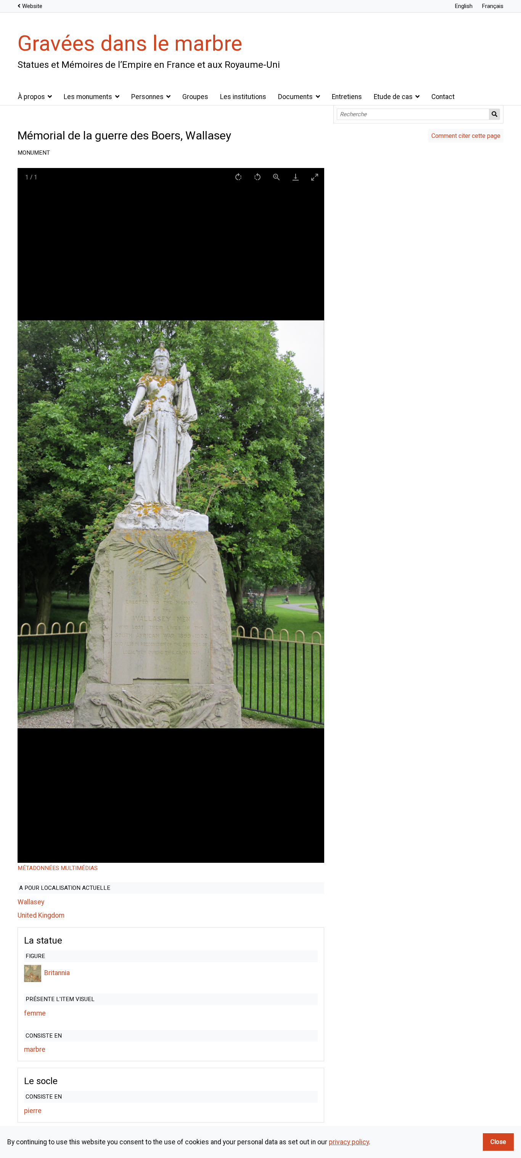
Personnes (147, 97)
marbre (34, 1049)
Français (492, 6)
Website (32, 6)
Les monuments (88, 97)
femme (35, 1013)
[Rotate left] (257, 177)
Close (498, 1141)
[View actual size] (276, 177)
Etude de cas (393, 97)
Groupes (195, 97)
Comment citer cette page (465, 135)
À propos (31, 97)
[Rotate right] (238, 177)
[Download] (295, 177)
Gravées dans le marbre (130, 43)
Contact (443, 97)
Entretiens (347, 97)
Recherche (494, 114)
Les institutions (243, 97)
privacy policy (349, 1142)
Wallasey (31, 902)
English (464, 6)
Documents (295, 97)
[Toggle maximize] (314, 177)
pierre (33, 1111)
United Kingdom (41, 915)
